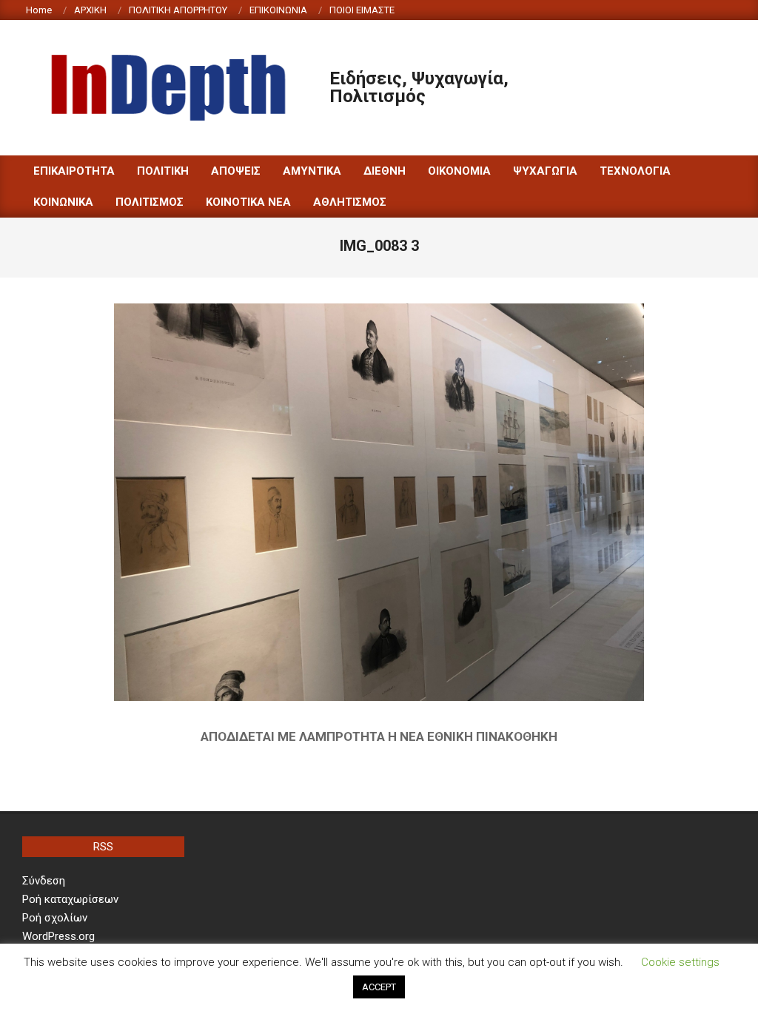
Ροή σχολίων (54, 917)
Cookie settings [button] (680, 962)
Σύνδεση (43, 880)
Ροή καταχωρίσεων (70, 899)
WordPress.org (58, 936)
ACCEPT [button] (379, 986)
